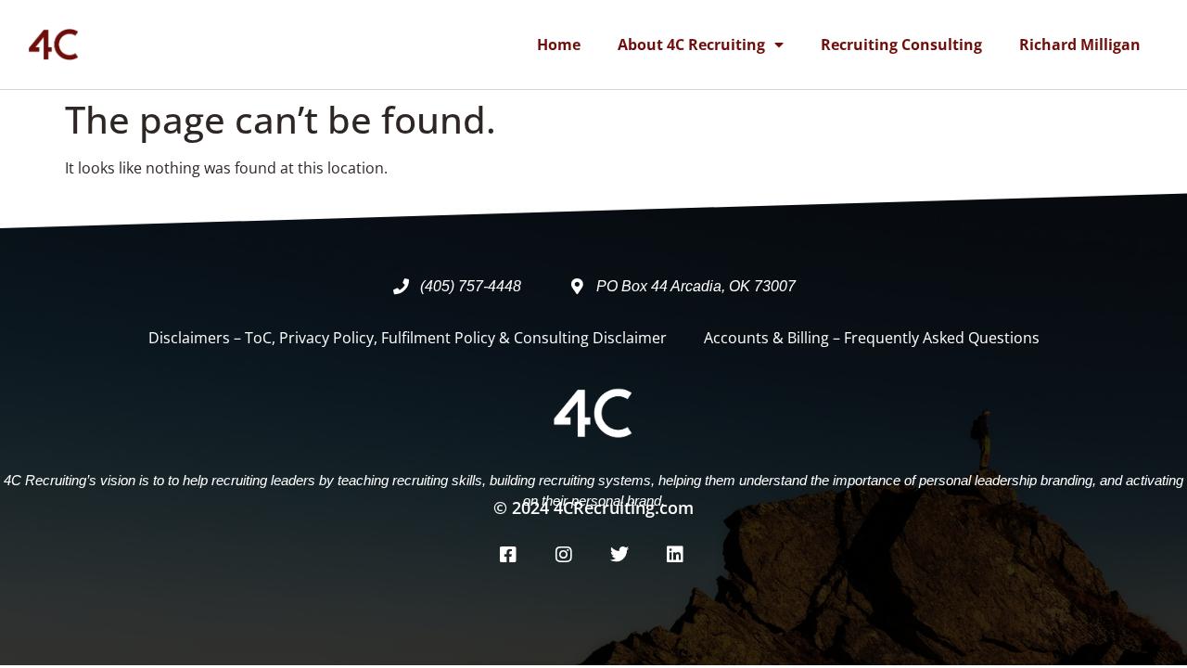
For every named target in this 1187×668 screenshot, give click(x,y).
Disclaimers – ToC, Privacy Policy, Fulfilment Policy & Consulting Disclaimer (407, 338)
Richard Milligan (1080, 44)
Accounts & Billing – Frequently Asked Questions (872, 338)
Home (559, 44)
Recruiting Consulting (901, 44)
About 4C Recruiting (691, 44)
